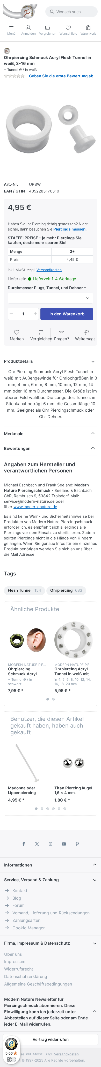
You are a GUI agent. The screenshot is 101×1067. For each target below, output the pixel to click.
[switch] (11, 1059)
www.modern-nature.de (35, 506)
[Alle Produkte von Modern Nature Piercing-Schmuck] (7, 50)
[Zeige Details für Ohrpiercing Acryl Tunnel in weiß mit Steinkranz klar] (73, 640)
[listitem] (50, 129)
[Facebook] (24, 844)
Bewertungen (17, 448)
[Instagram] (50, 844)
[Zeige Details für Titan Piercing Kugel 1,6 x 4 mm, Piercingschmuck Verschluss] (73, 763)
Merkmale (13, 433)
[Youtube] (64, 844)
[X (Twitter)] (37, 844)
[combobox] (71, 11)
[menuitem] (24, 590)
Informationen (18, 865)
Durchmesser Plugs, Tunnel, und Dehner (45, 287)
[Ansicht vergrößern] (50, 129)
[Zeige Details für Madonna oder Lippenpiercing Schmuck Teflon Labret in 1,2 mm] (27, 763)
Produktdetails (18, 361)
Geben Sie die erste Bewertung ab (61, 75)
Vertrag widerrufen (51, 1039)
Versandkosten (49, 270)
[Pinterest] (77, 844)
